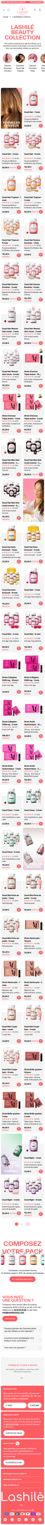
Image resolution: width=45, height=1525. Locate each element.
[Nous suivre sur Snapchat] (33, 1519)
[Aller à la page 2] (27, 1224)
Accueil (5, 17)
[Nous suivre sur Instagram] (12, 1519)
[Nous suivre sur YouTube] (19, 1519)
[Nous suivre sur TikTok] (26, 1519)
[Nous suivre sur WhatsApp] (40, 1519)
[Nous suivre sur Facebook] (5, 1519)
